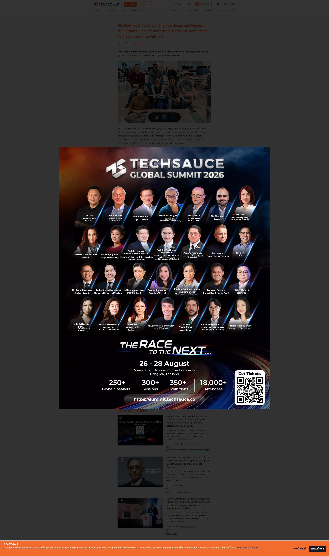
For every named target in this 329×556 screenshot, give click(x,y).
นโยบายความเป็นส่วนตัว (247, 547)
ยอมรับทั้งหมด (317, 548)
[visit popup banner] (164, 278)
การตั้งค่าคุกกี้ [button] (300, 548)
